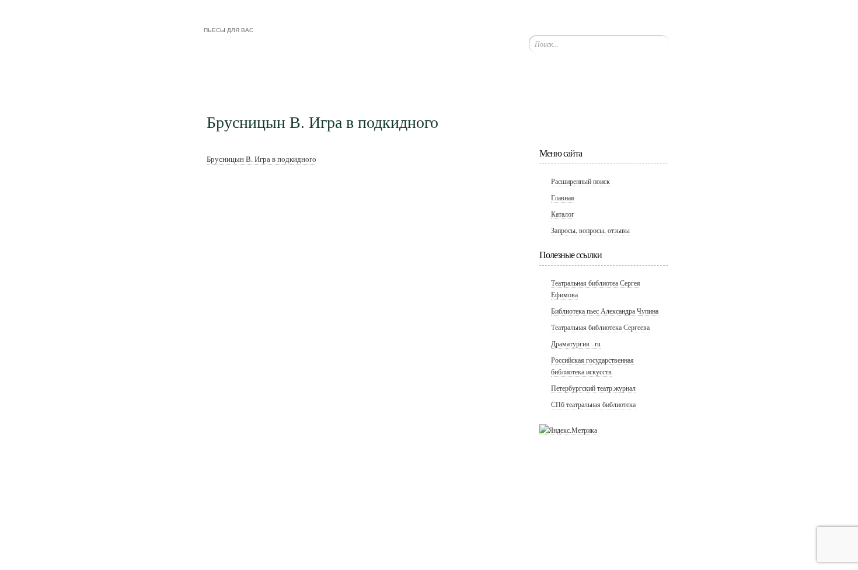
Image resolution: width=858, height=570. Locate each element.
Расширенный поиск (580, 181)
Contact (600, 118)
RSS (631, 91)
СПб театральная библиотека (593, 404)
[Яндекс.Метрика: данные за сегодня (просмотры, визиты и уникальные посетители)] (568, 430)
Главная (562, 197)
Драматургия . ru (576, 343)
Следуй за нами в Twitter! (553, 91)
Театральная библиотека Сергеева (600, 327)
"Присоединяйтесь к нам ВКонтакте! (592, 91)
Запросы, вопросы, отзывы (590, 230)
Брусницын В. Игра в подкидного (261, 159)
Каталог (562, 213)
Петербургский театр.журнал (593, 387)
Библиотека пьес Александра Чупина (604, 310)
